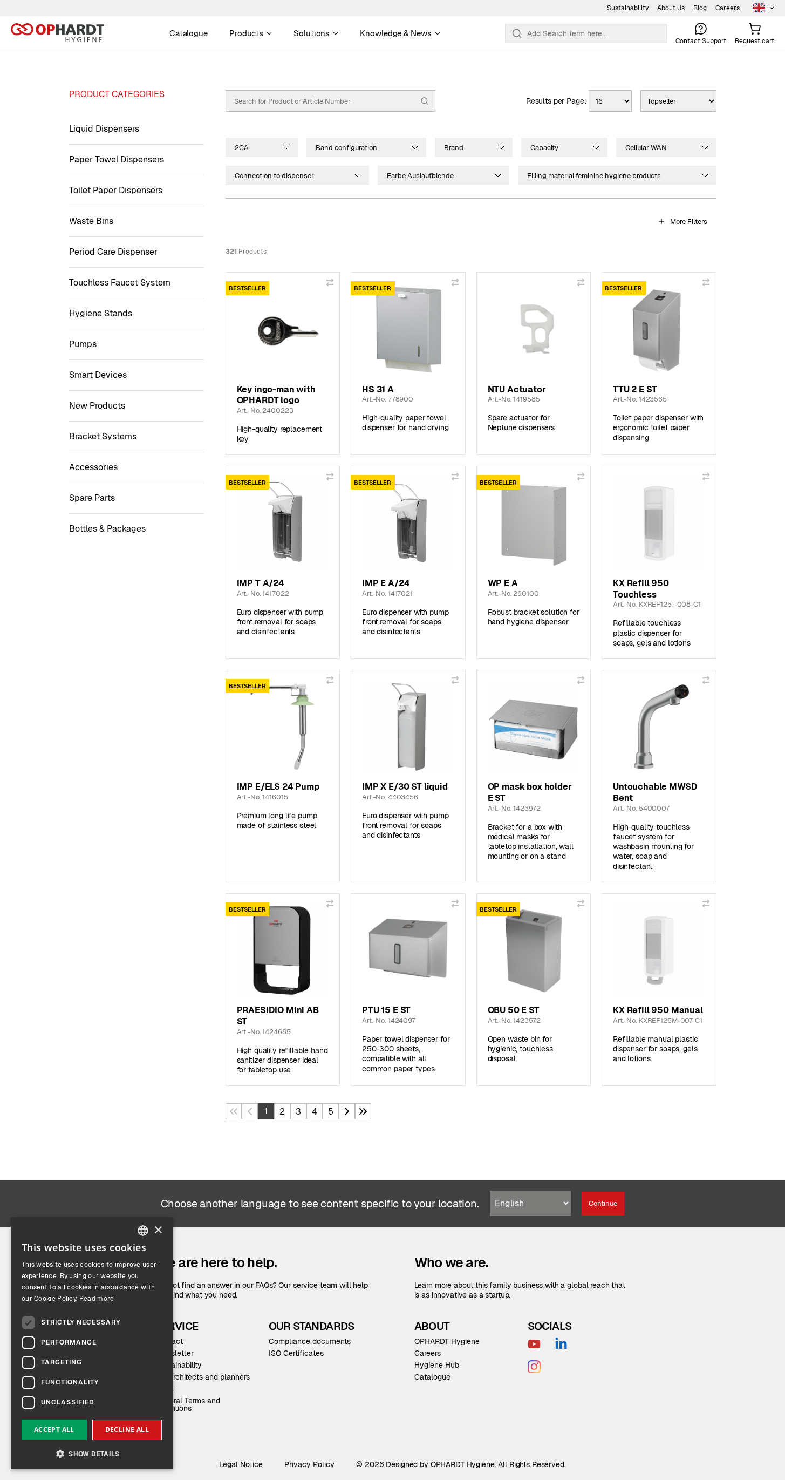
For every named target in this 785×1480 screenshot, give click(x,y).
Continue (603, 1203)
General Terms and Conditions (187, 1404)
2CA (242, 147)
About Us (671, 8)
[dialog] (92, 1343)
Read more (96, 1298)
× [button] (158, 1230)
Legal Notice (241, 1464)
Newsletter (174, 1353)
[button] (92, 1452)
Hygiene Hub (436, 1365)
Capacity (544, 147)
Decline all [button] (127, 1429)
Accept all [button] (54, 1429)
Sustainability (628, 8)
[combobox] (143, 1230)
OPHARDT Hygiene (447, 1341)
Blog (700, 8)
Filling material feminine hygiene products (594, 175)
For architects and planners (202, 1377)
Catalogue (432, 1377)
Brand (453, 147)
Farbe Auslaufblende (420, 175)
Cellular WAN (646, 147)
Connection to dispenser (274, 175)
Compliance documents (310, 1341)
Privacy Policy (309, 1464)
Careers (727, 8)
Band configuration (346, 147)
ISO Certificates (296, 1353)
